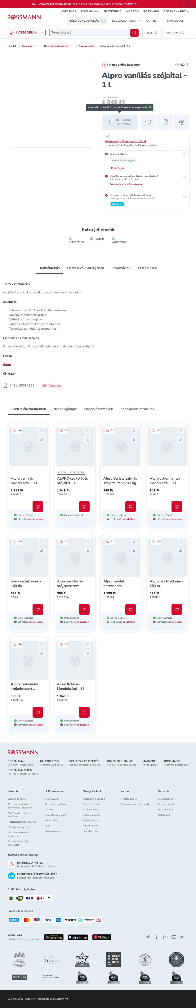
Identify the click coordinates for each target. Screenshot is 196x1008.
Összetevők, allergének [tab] (85, 268)
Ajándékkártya (90, 809)
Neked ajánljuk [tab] (65, 409)
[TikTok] (148, 937)
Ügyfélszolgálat (166, 804)
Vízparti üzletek (91, 820)
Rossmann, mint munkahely (135, 804)
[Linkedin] (182, 937)
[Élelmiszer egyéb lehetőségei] (36, 45)
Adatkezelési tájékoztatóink (22, 821)
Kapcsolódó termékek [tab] (137, 409)
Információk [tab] (121, 268)
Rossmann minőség (55, 804)
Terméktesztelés (91, 831)
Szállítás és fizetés (17, 798)
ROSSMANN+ (89, 11)
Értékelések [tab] (147, 268)
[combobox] (88, 32)
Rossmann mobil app (94, 798)
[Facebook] (157, 937)
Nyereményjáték (53, 831)
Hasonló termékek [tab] (98, 409)
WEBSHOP (69, 11)
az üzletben (36, 519)
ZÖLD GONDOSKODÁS (84, 21)
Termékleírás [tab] (49, 268)
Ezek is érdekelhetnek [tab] (28, 409)
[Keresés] (134, 33)
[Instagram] (165, 937)
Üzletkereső (164, 814)
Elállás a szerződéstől (19, 827)
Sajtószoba (51, 820)
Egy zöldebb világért (55, 814)
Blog (47, 825)
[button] (126, 21)
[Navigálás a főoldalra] (24, 17)
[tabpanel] (98, 334)
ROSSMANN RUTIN (176, 11)
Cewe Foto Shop (91, 804)
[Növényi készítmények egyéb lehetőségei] (71, 45)
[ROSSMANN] (23, 752)
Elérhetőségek (165, 798)
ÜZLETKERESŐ (112, 11)
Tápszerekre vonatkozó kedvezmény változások (20, 806)
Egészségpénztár (91, 814)
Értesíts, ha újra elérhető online (126, 184)
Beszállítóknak (165, 809)
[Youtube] (174, 937)
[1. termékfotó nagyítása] (51, 104)
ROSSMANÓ (151, 11)
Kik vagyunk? (52, 798)
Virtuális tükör (90, 825)
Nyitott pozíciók (129, 798)
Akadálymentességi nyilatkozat (18, 843)
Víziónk (49, 809)
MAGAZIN (132, 11)
